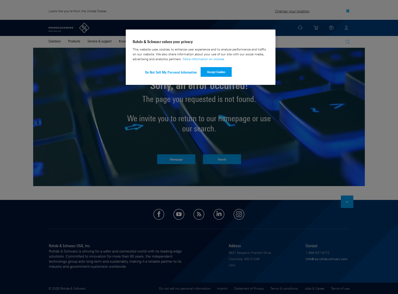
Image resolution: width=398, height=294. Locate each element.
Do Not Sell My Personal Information (171, 72)
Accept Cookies (216, 72)
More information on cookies (203, 59)
